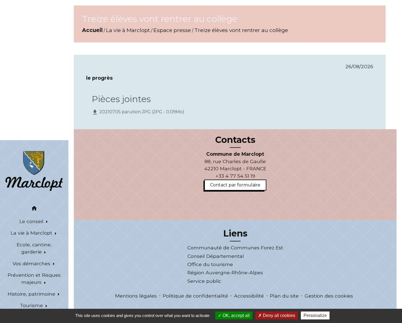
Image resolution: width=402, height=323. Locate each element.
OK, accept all (236, 315)
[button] (34, 209)
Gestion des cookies (329, 296)
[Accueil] (34, 170)
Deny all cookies (278, 315)
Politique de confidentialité (195, 296)
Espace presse (172, 30)
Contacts (235, 140)
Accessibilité (249, 296)
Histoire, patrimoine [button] (32, 294)
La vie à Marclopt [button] (32, 233)
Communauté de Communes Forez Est (235, 247)
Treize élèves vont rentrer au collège (241, 30)
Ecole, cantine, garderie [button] (34, 248)
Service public (204, 281)
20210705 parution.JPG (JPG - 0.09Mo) (138, 112)
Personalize (315, 315)
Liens (235, 233)
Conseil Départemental (215, 256)
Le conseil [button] (32, 221)
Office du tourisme (210, 264)
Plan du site (284, 296)
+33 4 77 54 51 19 (235, 176)
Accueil (92, 30)
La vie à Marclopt (128, 30)
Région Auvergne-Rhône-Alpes (225, 272)
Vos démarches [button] (32, 263)
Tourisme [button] (32, 305)
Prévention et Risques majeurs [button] (34, 278)
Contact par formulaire (235, 185)
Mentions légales (136, 296)
